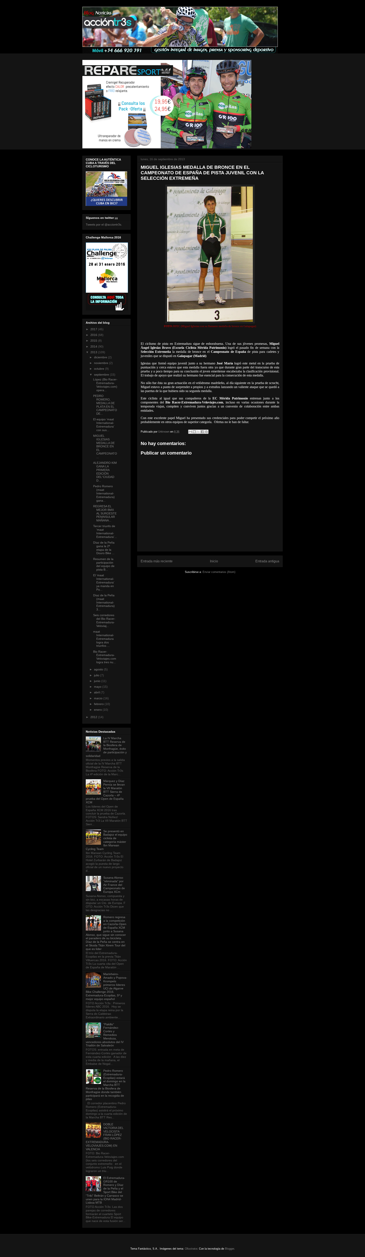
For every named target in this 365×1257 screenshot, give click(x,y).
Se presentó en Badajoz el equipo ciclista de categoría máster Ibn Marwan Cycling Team (106, 840)
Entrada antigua (267, 561)
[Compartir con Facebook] (202, 432)
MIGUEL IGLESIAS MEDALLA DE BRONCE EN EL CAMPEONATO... (105, 446)
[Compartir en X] (198, 432)
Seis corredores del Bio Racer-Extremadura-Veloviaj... (104, 620)
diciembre (101, 357)
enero (98, 709)
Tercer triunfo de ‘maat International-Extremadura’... (105, 531)
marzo (98, 698)
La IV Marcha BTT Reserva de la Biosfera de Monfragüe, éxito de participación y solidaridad (106, 747)
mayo (98, 686)
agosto (99, 669)
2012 (94, 717)
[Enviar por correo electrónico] (190, 432)
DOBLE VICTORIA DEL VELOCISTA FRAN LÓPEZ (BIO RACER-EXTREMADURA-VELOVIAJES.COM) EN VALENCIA (104, 1137)
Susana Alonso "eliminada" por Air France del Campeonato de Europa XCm (114, 884)
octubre (99, 368)
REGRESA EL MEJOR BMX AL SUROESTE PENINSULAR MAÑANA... (105, 513)
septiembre (102, 374)
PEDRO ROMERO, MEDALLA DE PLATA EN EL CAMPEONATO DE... (105, 404)
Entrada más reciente (157, 561)
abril (97, 692)
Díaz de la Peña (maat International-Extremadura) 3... (104, 602)
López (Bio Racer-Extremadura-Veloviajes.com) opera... (105, 385)
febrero (99, 704)
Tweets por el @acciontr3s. (104, 224)
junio (97, 681)
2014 (94, 346)
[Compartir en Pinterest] (206, 432)
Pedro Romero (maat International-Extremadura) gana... (104, 493)
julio (97, 675)
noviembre (101, 363)
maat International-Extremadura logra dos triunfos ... (103, 638)
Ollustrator (191, 1248)
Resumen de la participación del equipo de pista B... (103, 564)
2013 (94, 352)
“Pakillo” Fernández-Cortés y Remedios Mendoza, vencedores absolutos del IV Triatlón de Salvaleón (105, 1035)
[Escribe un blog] (194, 432)
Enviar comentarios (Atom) (219, 572)
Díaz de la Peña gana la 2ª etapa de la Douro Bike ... (103, 548)
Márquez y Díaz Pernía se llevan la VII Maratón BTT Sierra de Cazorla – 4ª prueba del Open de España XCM (105, 791)
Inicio (214, 561)
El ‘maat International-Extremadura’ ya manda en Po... (103, 582)
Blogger (229, 1248)
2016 (94, 335)
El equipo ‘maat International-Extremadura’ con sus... (103, 425)
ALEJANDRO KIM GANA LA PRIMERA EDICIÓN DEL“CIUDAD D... (105, 471)
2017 (94, 329)
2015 (94, 340)
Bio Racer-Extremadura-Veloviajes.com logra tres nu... (104, 657)
